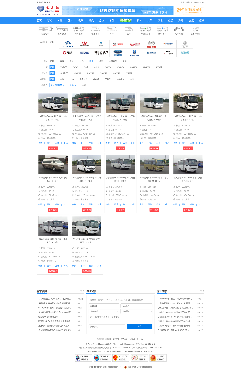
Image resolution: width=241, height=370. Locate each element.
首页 (39, 20)
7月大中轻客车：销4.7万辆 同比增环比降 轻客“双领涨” (175, 325)
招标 (201, 20)
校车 (101, 61)
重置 (84, 85)
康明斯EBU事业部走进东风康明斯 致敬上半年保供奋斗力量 (55, 303)
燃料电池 (121, 79)
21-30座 (90, 73)
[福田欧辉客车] (185, 44)
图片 (70, 20)
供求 (160, 20)
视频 (80, 20)
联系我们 (108, 338)
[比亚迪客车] (134, 44)
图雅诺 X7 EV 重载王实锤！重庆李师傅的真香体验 (55, 321)
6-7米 (75, 67)
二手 (149, 20)
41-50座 (116, 73)
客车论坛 (140, 338)
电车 (132, 79)
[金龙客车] (84, 44)
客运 (62, 61)
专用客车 (113, 61)
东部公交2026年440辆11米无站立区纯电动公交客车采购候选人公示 (175, 312)
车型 (111, 20)
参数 (40, 142)
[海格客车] (118, 44)
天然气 (108, 79)
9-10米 (108, 67)
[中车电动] (67, 53)
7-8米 (86, 67)
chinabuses (199, 2)
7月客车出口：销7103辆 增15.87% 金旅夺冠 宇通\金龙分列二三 (175, 330)
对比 (66, 142)
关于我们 (100, 338)
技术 (139, 20)
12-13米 (146, 67)
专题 (60, 20)
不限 (52, 42)
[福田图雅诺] (101, 53)
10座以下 (64, 73)
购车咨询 (53, 148)
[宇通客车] (67, 44)
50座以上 (130, 73)
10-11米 (120, 67)
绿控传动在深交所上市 (48, 316)
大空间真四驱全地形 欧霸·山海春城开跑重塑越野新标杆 (55, 312)
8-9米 (96, 67)
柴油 (62, 79)
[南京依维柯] (84, 53)
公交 (72, 61)
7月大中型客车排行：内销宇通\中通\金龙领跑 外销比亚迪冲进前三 (175, 298)
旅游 (82, 61)
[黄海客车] (151, 53)
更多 (82, 291)
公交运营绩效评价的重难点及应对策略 (55, 330)
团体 (91, 61)
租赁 (170, 20)
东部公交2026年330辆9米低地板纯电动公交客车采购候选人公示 (175, 321)
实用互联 (132, 338)
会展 (191, 20)
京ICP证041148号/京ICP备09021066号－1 (105, 367)
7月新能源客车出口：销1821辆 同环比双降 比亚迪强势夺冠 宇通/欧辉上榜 (175, 303)
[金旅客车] (101, 44)
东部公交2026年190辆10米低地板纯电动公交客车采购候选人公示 (175, 316)
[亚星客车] (134, 53)
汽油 (72, 79)
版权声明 (116, 338)
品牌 (101, 20)
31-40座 (103, 73)
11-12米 (133, 67)
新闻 (49, 20)
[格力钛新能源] (168, 44)
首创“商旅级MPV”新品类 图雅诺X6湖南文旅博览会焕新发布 (55, 298)
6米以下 (63, 67)
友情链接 (124, 338)
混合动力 (83, 79)
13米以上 (160, 67)
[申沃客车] (168, 53)
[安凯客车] (151, 44)
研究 (91, 20)
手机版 (189, 2)
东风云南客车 (57, 85)
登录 (182, 2)
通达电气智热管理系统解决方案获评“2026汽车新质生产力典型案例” (55, 325)
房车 (124, 61)
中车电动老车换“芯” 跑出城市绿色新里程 (55, 307)
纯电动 (96, 79)
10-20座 (77, 73)
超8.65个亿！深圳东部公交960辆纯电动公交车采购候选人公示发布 (175, 307)
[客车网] (48, 10)
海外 (180, 20)
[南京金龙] (118, 53)
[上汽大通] (185, 53)
